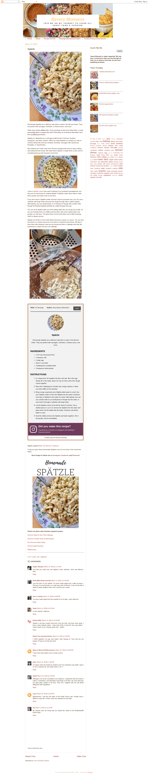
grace (34, 662)
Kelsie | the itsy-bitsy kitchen (42, 636)
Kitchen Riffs (37, 620)
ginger (116, 155)
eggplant (100, 153)
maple (111, 159)
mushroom (93, 162)
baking (106, 141)
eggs (105, 153)
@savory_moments (48, 430)
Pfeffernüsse (32, 549)
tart (119, 173)
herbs (99, 157)
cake (116, 145)
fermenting (116, 153)
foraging (92, 155)
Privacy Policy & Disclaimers (95, 39)
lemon (121, 157)
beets (121, 141)
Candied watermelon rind (107, 71)
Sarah (35, 608)
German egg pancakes (106, 104)
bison (98, 143)
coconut (120, 147)
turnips (100, 175)
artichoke (113, 139)
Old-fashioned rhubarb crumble (108, 115)
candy (121, 145)
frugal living (100, 155)
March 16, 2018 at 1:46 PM (45, 662)
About (38, 39)
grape (121, 155)
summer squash (103, 173)
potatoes (93, 166)
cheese (100, 147)
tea (122, 173)
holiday (104, 157)
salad (103, 168)
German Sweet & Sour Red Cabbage (40, 535)
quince (111, 166)
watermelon (115, 175)
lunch (95, 159)
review (115, 166)
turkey (95, 175)
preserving (99, 166)
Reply (34, 574)
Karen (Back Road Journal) (42, 580)
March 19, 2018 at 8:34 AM (46, 676)
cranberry (107, 150)
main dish (103, 159)
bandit (35, 676)
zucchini (99, 177)
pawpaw (115, 162)
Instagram (56, 455)
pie (104, 164)
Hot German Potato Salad (36, 542)
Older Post (81, 756)
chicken (106, 147)
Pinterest (75, 455)
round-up (97, 168)
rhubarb (120, 166)
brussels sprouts (101, 145)
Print (77, 308)
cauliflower (93, 147)
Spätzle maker (38, 191)
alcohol (103, 139)
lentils (91, 159)
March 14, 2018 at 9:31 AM (45, 608)
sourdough (114, 171)
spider (49, 408)
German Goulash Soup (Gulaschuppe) (41, 539)
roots (91, 168)
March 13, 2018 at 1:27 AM (52, 567)
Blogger (90, 772)
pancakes (104, 162)
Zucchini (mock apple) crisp (107, 125)
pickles (100, 164)
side (38, 557)
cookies (100, 150)
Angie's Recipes (38, 567)
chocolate (113, 147)
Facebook (64, 455)
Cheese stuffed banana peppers (109, 82)
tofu (91, 175)
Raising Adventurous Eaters (70, 39)
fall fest (110, 153)
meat (116, 159)
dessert (119, 150)
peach (121, 162)
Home (29, 39)
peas (95, 164)
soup (108, 171)
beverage (93, 143)
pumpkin (106, 166)
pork (121, 164)
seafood (114, 168)
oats (99, 162)
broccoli (92, 145)
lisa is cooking (38, 596)
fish (122, 153)
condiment (93, 150)
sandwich (108, 168)
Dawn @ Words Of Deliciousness (44, 650)
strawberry (93, 173)
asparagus (119, 139)
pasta (34, 557)
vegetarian (43, 557)
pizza (108, 164)
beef (117, 141)
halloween (93, 157)
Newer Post (30, 756)
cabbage (110, 145)
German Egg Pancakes (35, 546)
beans (113, 141)
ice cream (110, 157)
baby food (99, 141)
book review (105, 143)
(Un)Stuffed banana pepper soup (109, 93)
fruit (107, 155)
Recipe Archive (49, 39)
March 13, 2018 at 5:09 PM (51, 596)
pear (91, 164)
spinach (120, 171)
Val (34, 708)
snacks (102, 171)
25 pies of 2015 (95, 139)
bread (113, 143)
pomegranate (115, 164)
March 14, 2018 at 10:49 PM (64, 650)
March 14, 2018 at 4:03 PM (61, 636)
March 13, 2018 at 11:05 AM (60, 580)
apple (108, 139)
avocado (92, 141)
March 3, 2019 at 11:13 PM (43, 708)
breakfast (119, 143)
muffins (120, 159)
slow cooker (94, 171)
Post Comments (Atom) (41, 760)
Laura (35, 694)
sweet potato (114, 173)
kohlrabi (116, 157)
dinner (93, 152)
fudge (111, 155)
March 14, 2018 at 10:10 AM (51, 620)
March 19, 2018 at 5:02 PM (45, 694)
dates (112, 150)
